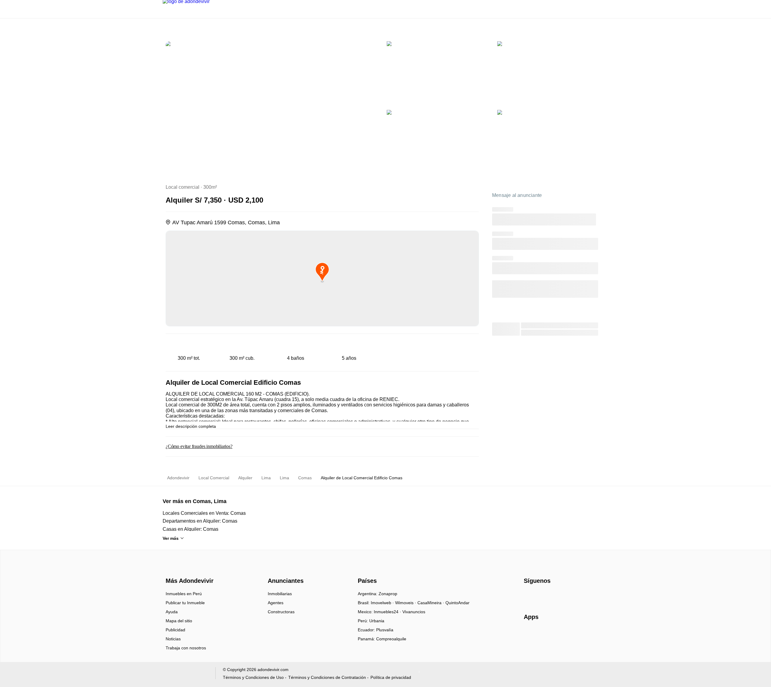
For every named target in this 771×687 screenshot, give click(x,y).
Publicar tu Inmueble (185, 602)
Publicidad (175, 629)
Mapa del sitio (179, 620)
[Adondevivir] (188, 570)
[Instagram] (539, 595)
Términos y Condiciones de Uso (253, 677)
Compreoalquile (391, 638)
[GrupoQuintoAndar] (185, 674)
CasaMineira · (431, 602)
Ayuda (172, 611)
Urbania (376, 620)
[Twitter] (558, 595)
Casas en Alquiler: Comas (190, 529)
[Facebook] (529, 595)
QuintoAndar (457, 602)
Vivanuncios (413, 611)
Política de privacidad (390, 677)
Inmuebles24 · (388, 611)
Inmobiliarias (280, 593)
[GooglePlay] (583, 634)
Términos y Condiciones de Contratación (327, 677)
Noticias (173, 638)
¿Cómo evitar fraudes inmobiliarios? (199, 446)
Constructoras (281, 611)
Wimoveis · (406, 602)
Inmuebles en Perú (184, 593)
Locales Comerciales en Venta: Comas (204, 513)
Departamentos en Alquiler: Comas (200, 521)
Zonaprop (388, 593)
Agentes (275, 602)
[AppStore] (543, 634)
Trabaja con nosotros (186, 647)
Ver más (171, 538)
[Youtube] (549, 595)
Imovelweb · (383, 602)
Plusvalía (384, 629)
